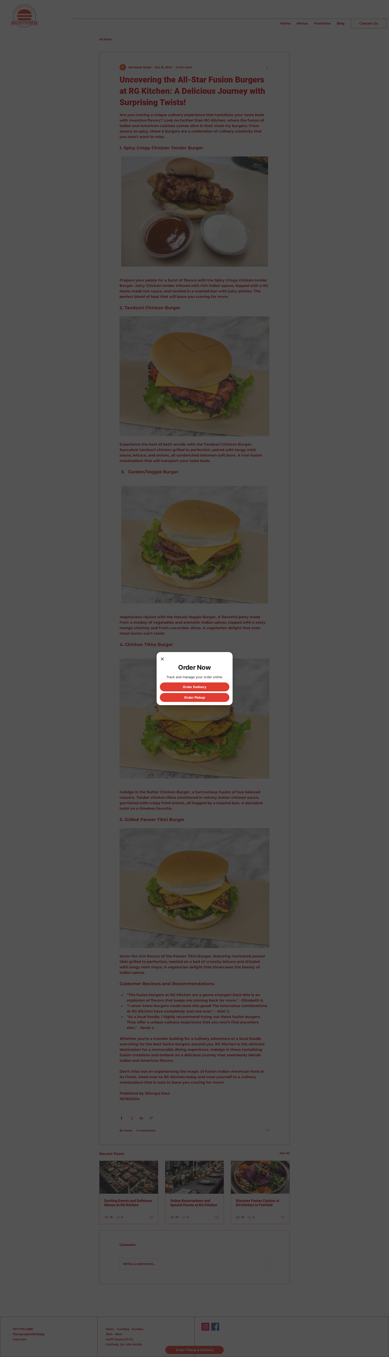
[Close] (162, 659)
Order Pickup (194, 697)
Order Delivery (194, 687)
